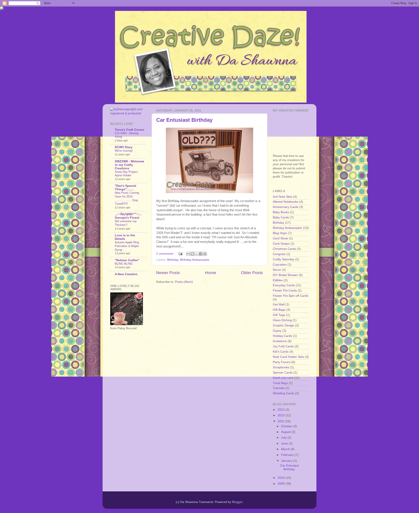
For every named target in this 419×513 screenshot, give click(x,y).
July (284, 437)
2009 (281, 483)
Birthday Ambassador (195, 259)
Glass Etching (282, 320)
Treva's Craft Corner (129, 129)
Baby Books (281, 212)
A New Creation (126, 274)
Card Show (280, 238)
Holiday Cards (282, 336)
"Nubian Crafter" (127, 260)
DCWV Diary (123, 147)
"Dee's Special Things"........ (125, 187)
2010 (281, 477)
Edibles (278, 280)
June (285, 443)
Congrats (279, 254)
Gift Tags (279, 315)
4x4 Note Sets (282, 196)
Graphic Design (283, 325)
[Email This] (188, 254)
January (287, 460)
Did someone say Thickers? (126, 223)
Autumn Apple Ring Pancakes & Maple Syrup (127, 246)
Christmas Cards (284, 248)
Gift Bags (279, 309)
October (287, 426)
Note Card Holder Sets (288, 357)
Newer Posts (168, 272)
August (286, 432)
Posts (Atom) (184, 281)
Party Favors (281, 362)
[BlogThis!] (192, 254)
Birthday (172, 259)
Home (210, 272)
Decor (277, 269)
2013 (281, 415)
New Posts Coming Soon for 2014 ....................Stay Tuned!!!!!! (127, 198)
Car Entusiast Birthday (184, 120)
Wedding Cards (283, 393)
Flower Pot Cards (285, 290)
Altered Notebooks (285, 201)
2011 (281, 421)
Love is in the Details (125, 237)
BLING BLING (124, 263)
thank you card (283, 377)
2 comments (164, 253)
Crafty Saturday (283, 259)
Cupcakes (280, 264)
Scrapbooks (281, 367)
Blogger (237, 502)
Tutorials (279, 388)
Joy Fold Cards (283, 346)
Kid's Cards (280, 351)
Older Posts (252, 272)
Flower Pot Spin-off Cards (290, 295)
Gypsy (277, 330)
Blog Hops (280, 233)
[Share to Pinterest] (205, 254)
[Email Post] (180, 253)
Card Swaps (281, 243)
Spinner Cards (283, 372)
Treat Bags (280, 383)
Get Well (279, 304)
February (288, 454)
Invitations (280, 341)
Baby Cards (281, 217)
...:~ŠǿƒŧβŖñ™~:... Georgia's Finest (128, 216)
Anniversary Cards (285, 207)
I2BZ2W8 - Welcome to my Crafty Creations (129, 165)
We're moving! (124, 150)
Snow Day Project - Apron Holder (127, 173)
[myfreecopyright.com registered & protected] (128, 113)
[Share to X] (196, 254)
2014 (281, 409)
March (286, 449)
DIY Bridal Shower (285, 275)
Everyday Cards (284, 285)
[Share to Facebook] (201, 254)
